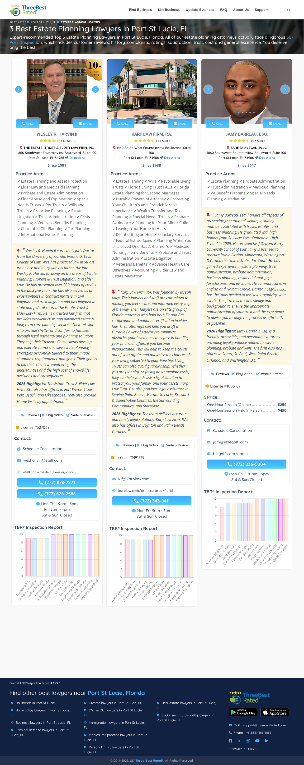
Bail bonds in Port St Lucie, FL (37, 703)
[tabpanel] (57, 91)
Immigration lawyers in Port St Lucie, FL (114, 725)
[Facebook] (230, 741)
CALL (29, 123)
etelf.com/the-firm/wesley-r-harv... (51, 472)
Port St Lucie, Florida (116, 692)
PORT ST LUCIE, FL (43, 22)
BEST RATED (18, 22)
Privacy (235, 749)
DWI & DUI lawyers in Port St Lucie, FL (113, 712)
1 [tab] (49, 112)
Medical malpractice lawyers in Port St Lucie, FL (115, 737)
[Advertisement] (152, 644)
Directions (76, 158)
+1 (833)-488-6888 (258, 732)
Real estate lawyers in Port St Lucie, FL (186, 705)
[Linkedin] (266, 741)
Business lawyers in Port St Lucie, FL (43, 722)
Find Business (140, 9)
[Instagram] (248, 741)
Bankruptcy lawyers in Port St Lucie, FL (40, 712)
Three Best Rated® (149, 760)
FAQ (223, 9)
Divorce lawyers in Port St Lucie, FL (115, 703)
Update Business (200, 9)
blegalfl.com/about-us (233, 453)
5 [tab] (64, 112)
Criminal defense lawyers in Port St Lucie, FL (40, 732)
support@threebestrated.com (264, 725)
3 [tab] (56, 112)
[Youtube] (257, 741)
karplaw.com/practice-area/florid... (146, 490)
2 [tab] (52, 112)
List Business (169, 9)
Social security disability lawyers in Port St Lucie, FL (185, 717)
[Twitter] (239, 741)
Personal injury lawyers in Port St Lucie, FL (111, 749)
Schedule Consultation (42, 448)
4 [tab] (60, 112)
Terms (251, 749)
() (68, 141)
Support (262, 9)
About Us (241, 9)
